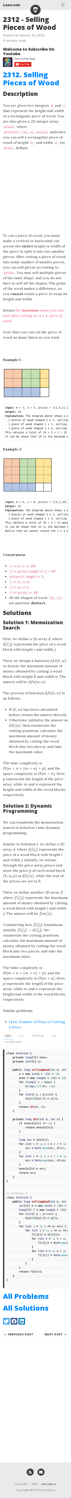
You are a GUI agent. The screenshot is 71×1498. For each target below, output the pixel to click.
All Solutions (26, 1308)
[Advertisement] (35, 191)
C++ (21, 1036)
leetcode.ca (49, 1484)
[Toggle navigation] (63, 5)
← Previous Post (18, 1334)
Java (8, 1036)
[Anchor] (60, 26)
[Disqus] (35, 1398)
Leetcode (11, 5)
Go (54, 1036)
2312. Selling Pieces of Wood (31, 78)
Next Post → (56, 1334)
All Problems (26, 1296)
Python (38, 1036)
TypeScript (13, 1042)
